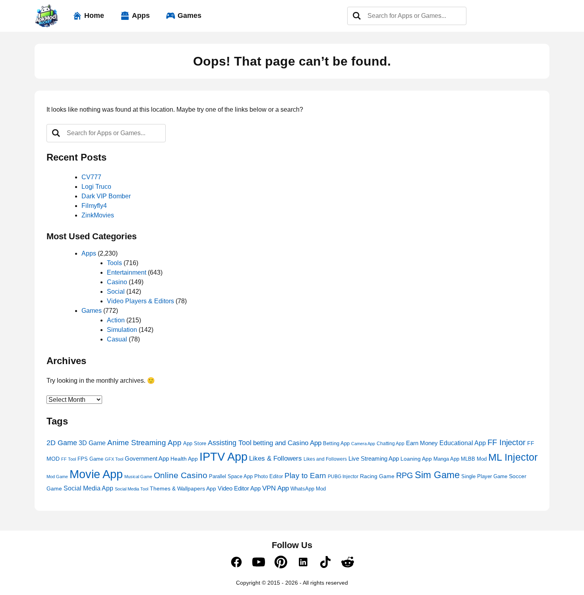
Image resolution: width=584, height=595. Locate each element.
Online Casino (180, 475)
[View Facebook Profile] (236, 566)
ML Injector (513, 457)
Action (116, 320)
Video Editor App (239, 488)
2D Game (61, 442)
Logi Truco (96, 186)
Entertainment (126, 272)
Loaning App (416, 458)
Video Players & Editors (140, 301)
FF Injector (506, 442)
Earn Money (422, 443)
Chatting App (390, 443)
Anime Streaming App (144, 442)
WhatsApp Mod (308, 489)
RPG (404, 475)
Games (189, 15)
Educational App (462, 443)
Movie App (96, 474)
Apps (141, 15)
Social (116, 291)
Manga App (446, 459)
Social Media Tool (131, 488)
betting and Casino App (287, 443)
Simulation (122, 329)
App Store (194, 443)
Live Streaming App (373, 458)
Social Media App (88, 488)
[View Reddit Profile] (347, 566)
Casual (117, 339)
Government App (147, 458)
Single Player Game (484, 476)
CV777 (91, 177)
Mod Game (57, 476)
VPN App (275, 488)
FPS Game (90, 459)
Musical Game (138, 476)
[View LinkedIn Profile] (303, 566)
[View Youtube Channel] (258, 566)
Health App (184, 458)
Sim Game (437, 475)
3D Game (92, 442)
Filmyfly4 (94, 205)
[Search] (356, 16)
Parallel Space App (231, 476)
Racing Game (377, 476)
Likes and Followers (325, 459)
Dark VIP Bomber (106, 196)
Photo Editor (268, 476)
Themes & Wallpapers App (183, 488)
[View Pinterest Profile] (281, 566)
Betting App (336, 443)
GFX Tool (114, 459)
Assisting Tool (229, 443)
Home (94, 15)
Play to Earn (305, 475)
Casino (117, 282)
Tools (114, 263)
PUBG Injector (343, 476)
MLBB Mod (474, 459)
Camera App (363, 443)
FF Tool (68, 459)
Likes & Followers (275, 458)
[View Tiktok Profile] (325, 566)
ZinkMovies (97, 215)
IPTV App (223, 456)
